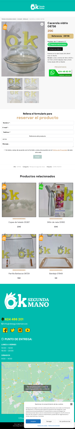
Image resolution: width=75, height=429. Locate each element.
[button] (71, 404)
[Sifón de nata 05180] (56, 200)
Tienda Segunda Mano (8, 19)
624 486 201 (13, 319)
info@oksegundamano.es (15, 323)
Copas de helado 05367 (19, 222)
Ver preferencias (64, 421)
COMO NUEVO (57, 167)
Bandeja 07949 (56, 273)
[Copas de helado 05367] (19, 200)
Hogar (19, 19)
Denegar (49, 421)
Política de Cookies (42, 425)
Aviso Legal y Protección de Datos (23, 424)
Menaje (25, 19)
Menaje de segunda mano (37, 167)
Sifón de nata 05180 (56, 222)
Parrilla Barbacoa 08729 (19, 273)
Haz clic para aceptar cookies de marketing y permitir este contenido (37, 388)
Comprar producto (55, 49)
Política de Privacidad (60, 150)
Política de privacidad (54, 425)
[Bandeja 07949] (56, 251)
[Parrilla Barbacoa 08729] (19, 251)
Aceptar (33, 421)
